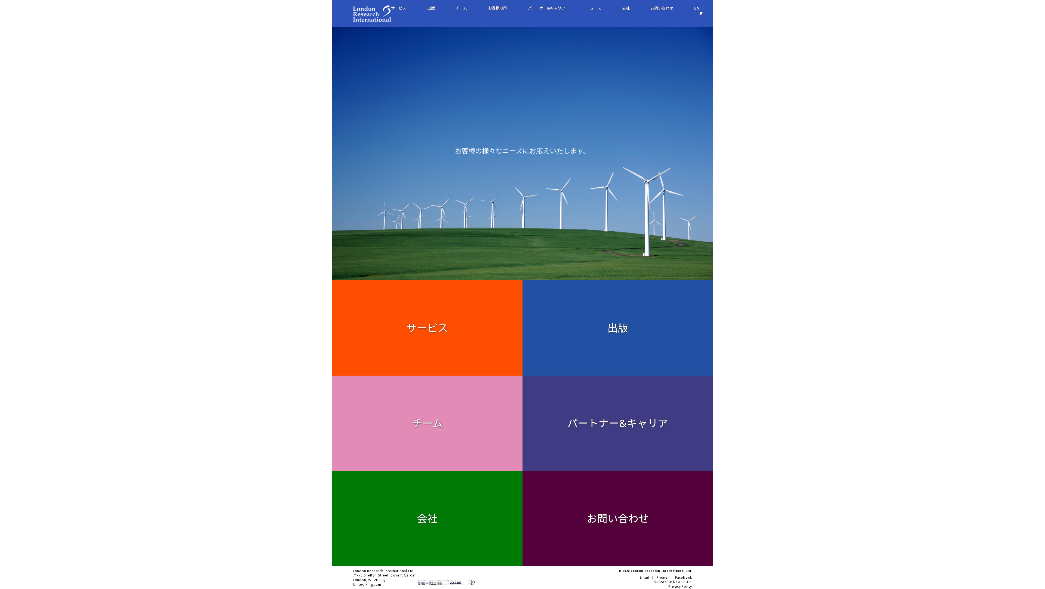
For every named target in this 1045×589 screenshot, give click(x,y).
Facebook (683, 577)
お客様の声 (497, 8)
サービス (398, 8)
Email (644, 577)
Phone (662, 577)
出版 (431, 8)
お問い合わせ (661, 8)
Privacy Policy (680, 586)
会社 (626, 8)
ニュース (593, 8)
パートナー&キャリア (546, 8)
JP (701, 13)
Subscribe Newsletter (673, 582)
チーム (461, 8)
